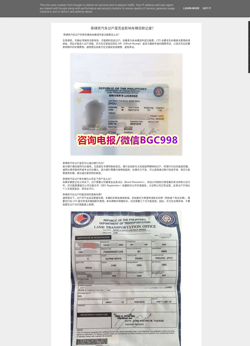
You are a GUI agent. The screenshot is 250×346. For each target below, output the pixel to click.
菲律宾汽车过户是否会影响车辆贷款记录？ (123, 28)
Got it (207, 8)
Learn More (191, 8)
